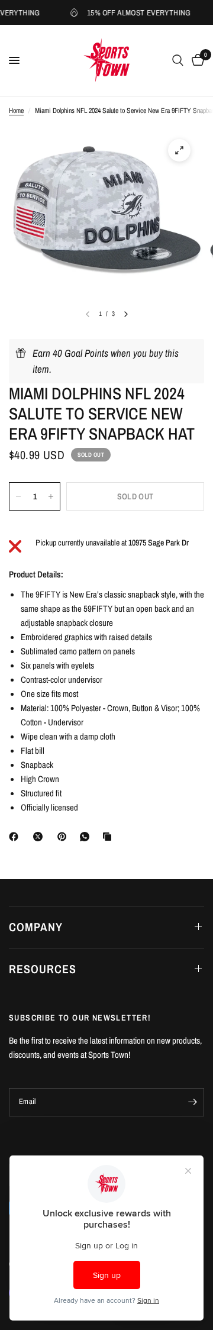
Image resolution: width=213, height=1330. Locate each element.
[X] (40, 836)
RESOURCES (42, 969)
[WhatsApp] (87, 836)
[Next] (126, 314)
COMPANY (36, 927)
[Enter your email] (192, 1102)
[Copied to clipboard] (109, 836)
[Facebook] (16, 836)
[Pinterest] (64, 836)
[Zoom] (179, 150)
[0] (196, 60)
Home (16, 110)
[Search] (178, 60)
